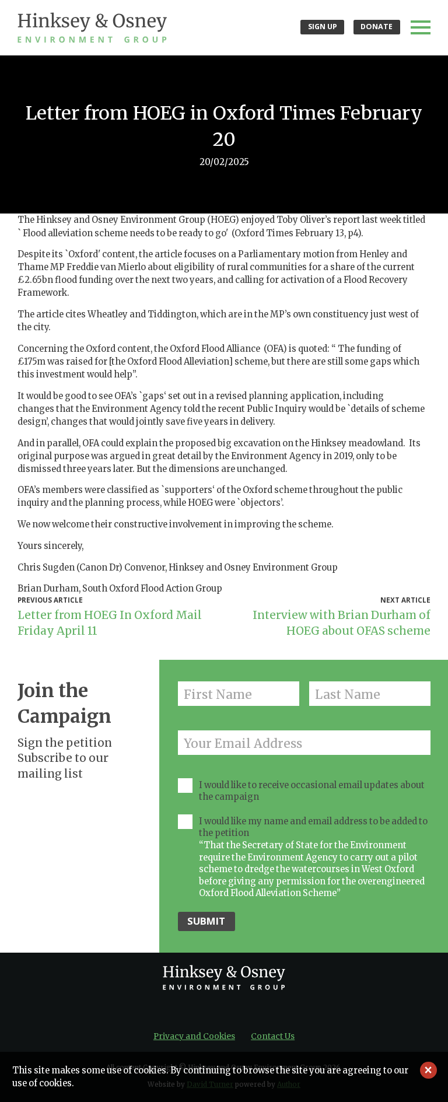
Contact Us (273, 1036)
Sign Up (322, 27)
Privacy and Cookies (194, 1036)
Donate (376, 27)
